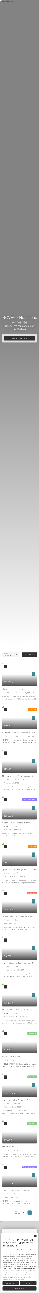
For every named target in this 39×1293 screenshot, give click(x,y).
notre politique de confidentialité (13, 1279)
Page (16, 1211)
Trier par (6, 653)
